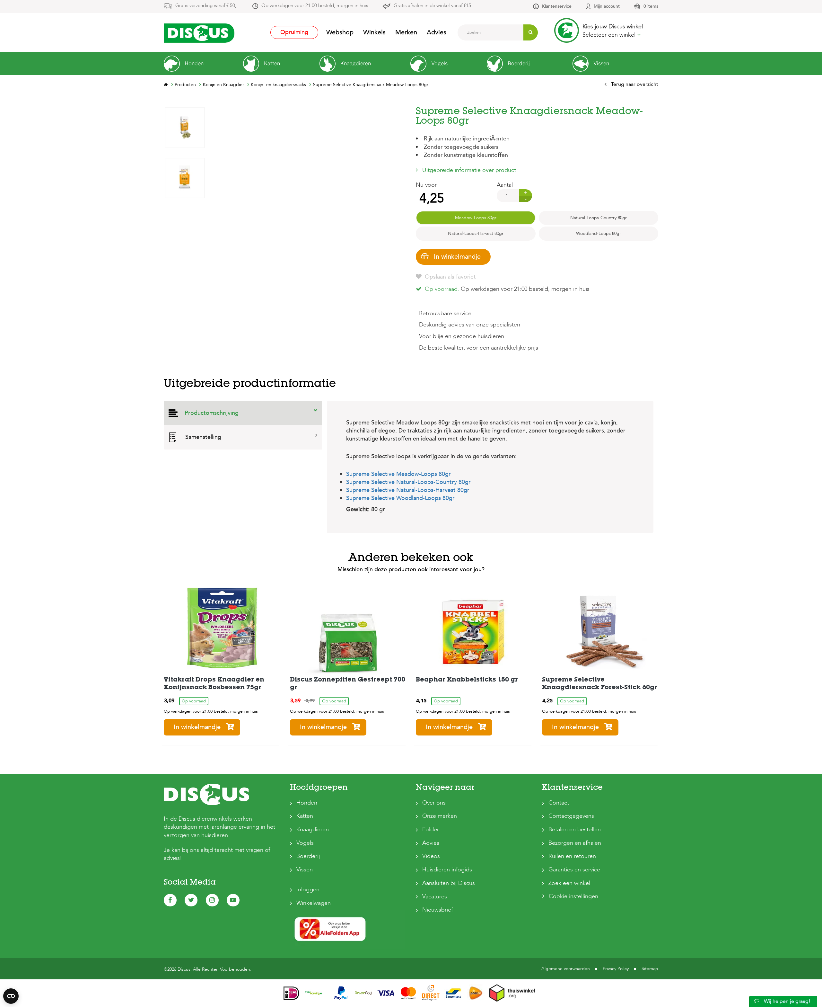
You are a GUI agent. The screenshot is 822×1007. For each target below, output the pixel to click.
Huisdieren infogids (447, 870)
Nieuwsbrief (437, 910)
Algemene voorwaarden (565, 969)
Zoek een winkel (569, 883)
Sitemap (650, 969)
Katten (304, 816)
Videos (431, 856)
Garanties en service (574, 870)
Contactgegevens (571, 816)
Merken (406, 32)
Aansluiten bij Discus (448, 883)
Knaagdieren (312, 829)
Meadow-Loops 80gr (475, 218)
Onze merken (439, 816)
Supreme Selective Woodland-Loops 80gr (400, 498)
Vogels (305, 843)
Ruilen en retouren (572, 856)
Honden (306, 803)
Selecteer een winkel (609, 35)
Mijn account (607, 6)
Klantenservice (557, 6)
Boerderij (308, 856)
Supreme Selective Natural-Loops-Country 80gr (408, 482)
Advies (436, 32)
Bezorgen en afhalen (574, 843)
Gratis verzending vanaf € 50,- (206, 5)
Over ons (434, 803)
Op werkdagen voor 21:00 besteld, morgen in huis (314, 5)
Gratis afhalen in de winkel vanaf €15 (432, 5)
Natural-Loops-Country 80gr (598, 218)
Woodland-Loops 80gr (598, 233)
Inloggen (307, 890)
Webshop (340, 32)
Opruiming (294, 32)
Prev (184, 302)
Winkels (374, 32)
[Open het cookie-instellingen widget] (11, 996)
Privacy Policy (616, 969)
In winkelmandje (457, 256)
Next (184, 112)
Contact (558, 803)
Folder (430, 829)
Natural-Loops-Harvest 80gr (475, 233)
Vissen (304, 870)
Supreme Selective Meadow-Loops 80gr (398, 474)
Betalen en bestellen (574, 829)
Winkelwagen (313, 903)
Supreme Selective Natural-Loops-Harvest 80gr (407, 490)
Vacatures (434, 897)
